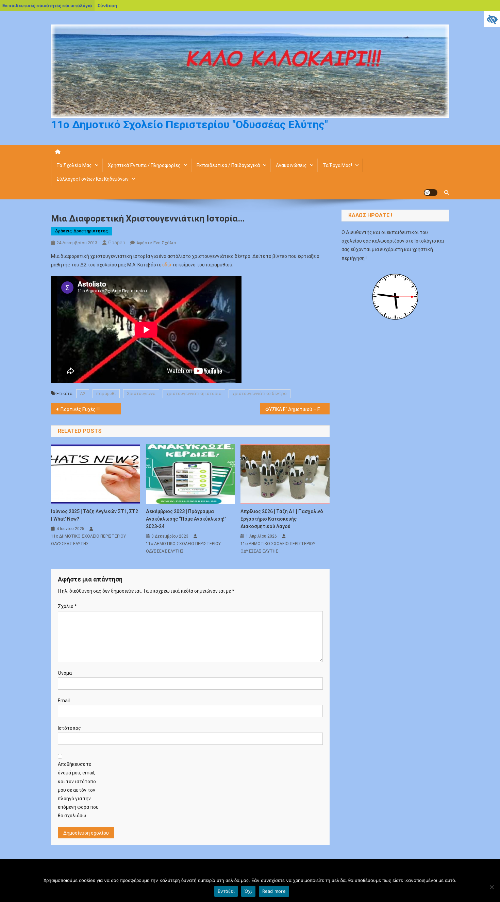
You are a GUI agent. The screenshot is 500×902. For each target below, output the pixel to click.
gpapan (116, 242)
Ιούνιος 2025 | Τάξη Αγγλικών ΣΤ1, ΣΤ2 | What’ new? (94, 515)
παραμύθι (106, 393)
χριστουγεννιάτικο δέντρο (259, 393)
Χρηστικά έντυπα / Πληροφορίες (144, 165)
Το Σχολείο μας (74, 165)
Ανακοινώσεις (291, 165)
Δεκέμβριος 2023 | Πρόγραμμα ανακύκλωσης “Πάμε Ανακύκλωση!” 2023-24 (186, 519)
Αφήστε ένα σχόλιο (156, 242)
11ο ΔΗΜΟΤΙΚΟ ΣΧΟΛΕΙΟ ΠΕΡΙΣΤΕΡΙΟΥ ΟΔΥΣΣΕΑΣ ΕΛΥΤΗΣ (88, 540)
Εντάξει (226, 891)
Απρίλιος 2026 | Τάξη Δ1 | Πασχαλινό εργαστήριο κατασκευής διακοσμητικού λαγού (281, 519)
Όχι (248, 891)
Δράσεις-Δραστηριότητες (81, 231)
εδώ (167, 264)
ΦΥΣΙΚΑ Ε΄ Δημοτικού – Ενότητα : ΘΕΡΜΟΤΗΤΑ (297, 409)
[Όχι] (491, 887)
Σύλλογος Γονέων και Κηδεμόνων (92, 179)
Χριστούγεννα (141, 393)
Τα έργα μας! (337, 165)
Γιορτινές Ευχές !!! (80, 409)
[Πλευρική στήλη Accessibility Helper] (492, 19)
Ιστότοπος (69, 728)
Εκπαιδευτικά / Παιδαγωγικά (228, 165)
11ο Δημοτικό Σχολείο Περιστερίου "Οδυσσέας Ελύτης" (189, 124)
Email (64, 700)
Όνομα (65, 673)
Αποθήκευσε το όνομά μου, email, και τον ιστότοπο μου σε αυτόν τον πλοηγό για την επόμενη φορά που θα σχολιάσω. (78, 789)
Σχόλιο (67, 606)
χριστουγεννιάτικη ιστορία (193, 393)
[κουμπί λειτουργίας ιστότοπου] (430, 192)
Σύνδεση (107, 5)
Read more (274, 891)
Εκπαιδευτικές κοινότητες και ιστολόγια (47, 5)
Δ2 (82, 393)
